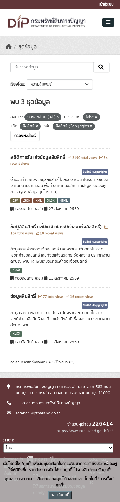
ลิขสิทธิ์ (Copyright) (95, 172)
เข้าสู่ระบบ (106, 4)
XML (39, 200)
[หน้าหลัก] (9, 47)
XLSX (51, 200)
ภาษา (8, 440)
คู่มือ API (67, 362)
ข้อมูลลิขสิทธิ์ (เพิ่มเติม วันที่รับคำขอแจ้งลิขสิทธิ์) (56, 227)
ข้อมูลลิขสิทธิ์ (23, 296)
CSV (15, 200)
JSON (26, 200)
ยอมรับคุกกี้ (60, 495)
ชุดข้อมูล (27, 47)
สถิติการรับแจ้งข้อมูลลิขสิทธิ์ (38, 157)
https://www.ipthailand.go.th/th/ (85, 431)
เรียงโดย (17, 84)
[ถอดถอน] (58, 117)
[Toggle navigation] (108, 22)
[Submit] (101, 67)
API (51, 362)
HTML (64, 200)
